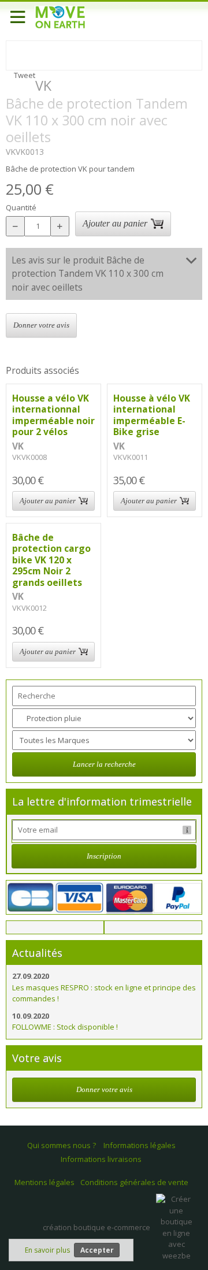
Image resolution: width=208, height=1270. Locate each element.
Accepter (97, 1250)
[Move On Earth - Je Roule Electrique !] (60, 17)
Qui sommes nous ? (61, 1145)
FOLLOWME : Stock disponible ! (65, 1027)
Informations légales (139, 1145)
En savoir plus (47, 1250)
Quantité (21, 207)
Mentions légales (44, 1182)
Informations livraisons (101, 1159)
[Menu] (17, 17)
